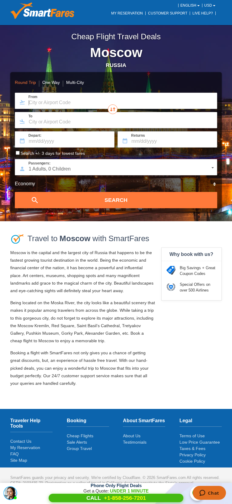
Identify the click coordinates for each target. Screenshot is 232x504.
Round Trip (25, 83)
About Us (131, 435)
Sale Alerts (77, 442)
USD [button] (208, 5)
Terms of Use (192, 435)
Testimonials (135, 442)
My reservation (127, 13)
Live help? (202, 13)
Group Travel (79, 448)
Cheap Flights (80, 435)
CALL (116, 498)
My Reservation (25, 447)
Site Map (18, 460)
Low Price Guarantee (199, 442)
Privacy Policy (192, 454)
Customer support (167, 13)
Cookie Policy (192, 461)
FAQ (14, 453)
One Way (51, 83)
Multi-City (75, 83)
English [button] (188, 5)
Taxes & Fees (192, 448)
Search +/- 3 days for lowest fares (53, 153)
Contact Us (20, 441)
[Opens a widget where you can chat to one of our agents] (209, 493)
